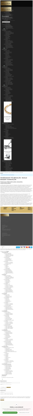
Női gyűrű (7, 54)
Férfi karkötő (8, 92)
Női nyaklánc (8, 280)
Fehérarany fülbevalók (9, 10)
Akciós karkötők (8, 98)
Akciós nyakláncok (9, 163)
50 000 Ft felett (8, 19)
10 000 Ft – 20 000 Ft (9, 17)
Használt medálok (9, 170)
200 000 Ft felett (8, 362)
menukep (5, 273)
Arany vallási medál (9, 82)
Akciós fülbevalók (9, 25)
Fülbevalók (6, 172)
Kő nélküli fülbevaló (9, 15)
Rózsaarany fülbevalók (9, 254)
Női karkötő (7, 91)
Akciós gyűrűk (8, 164)
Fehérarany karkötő (9, 89)
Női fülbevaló (8, 13)
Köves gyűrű (8, 300)
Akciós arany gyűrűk (9, 62)
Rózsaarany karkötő (9, 88)
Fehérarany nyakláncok (10, 33)
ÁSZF (3, 228)
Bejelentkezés (8, 387)
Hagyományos (8, 357)
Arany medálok (4, 66)
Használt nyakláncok (9, 45)
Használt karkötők (9, 99)
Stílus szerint (6, 131)
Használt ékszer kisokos (6, 235)
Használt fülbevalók (9, 26)
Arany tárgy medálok (9, 84)
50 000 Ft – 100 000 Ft (9, 42)
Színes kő (7, 135)
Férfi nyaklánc (8, 36)
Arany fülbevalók (5, 7)
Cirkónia (7, 130)
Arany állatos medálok (9, 83)
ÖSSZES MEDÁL (6, 311)
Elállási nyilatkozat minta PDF (24, 412)
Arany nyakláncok (9, 31)
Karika (7, 20)
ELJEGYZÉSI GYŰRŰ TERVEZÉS (11, 128)
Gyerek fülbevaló (9, 14)
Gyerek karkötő (8, 336)
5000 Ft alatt (8, 284)
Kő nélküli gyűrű (8, 56)
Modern (7, 134)
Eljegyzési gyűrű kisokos (10, 127)
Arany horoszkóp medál (10, 76)
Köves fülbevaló (8, 259)
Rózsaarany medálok (9, 69)
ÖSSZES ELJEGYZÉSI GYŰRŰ (9, 124)
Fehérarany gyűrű (9, 126)
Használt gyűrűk (8, 63)
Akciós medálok (8, 165)
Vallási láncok (8, 38)
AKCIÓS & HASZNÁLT (7, 24)
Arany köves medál (9, 74)
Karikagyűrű (8, 57)
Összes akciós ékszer (9, 27)
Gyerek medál (8, 73)
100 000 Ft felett (8, 43)
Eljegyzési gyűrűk (5, 123)
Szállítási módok (5, 225)
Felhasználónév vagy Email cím (6, 382)
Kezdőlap (2, 172)
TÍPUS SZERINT (6, 12)
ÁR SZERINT (6, 16)
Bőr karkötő (8, 93)
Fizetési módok (4, 226)
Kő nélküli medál (8, 75)
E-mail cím (2, 392)
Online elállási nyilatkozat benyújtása (10, 412)
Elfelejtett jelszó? (3, 388)
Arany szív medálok (9, 81)
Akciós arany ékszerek (7, 364)
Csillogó (7, 133)
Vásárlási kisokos (5, 233)
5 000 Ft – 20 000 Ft (9, 40)
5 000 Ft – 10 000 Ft (9, 77)
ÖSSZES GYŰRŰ (6, 50)
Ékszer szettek (8, 11)
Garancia (3, 227)
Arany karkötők (4, 86)
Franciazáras (8, 23)
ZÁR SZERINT (6, 264)
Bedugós (7, 21)
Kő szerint (5, 129)
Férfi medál (7, 72)
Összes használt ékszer (9, 28)
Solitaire (7, 132)
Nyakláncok (4, 274)
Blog (3, 236)
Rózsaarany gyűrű (9, 52)
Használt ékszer (6, 166)
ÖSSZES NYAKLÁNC (7, 275)
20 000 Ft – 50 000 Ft (9, 18)
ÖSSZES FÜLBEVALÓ (7, 8)
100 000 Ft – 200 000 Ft (10, 138)
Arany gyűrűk (4, 49)
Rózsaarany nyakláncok (10, 32)
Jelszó (1, 384)
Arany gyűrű (8, 51)
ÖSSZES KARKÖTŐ (7, 87)
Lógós (7, 22)
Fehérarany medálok (9, 70)
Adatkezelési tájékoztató (6, 229)
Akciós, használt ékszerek (6, 160)
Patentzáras (8, 268)
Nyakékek (7, 37)
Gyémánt (7, 353)
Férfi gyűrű (7, 55)
